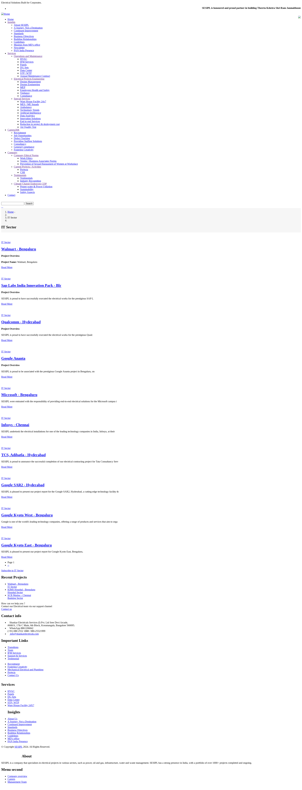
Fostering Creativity (24, 149)
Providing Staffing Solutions (28, 141)
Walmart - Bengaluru (18, 584)
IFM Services (27, 61)
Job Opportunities (22, 135)
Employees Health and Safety (35, 90)
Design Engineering (30, 84)
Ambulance (26, 107)
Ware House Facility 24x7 (33, 101)
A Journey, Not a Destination (28, 27)
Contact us (6, 609)
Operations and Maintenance (28, 56)
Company (12, 152)
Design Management (30, 81)
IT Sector (6, 242)
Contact (11, 195)
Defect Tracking (22, 138)
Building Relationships (25, 39)
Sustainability (27, 189)
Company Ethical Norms (26, 155)
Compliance (26, 95)
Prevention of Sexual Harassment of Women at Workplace (49, 164)
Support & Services (17, 655)
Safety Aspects (27, 192)
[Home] (5, 14)
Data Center (26, 70)
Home (11, 19)
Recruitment (20, 132)
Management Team (17, 782)
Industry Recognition (30, 181)
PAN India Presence (24, 50)
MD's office (13, 738)
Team (10, 650)
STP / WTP (26, 73)
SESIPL (18, 746)
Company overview (17, 776)
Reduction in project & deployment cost (40, 124)
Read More (6, 267)
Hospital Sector (15, 592)
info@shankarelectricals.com (24, 634)
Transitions (13, 647)
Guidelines (19, 42)
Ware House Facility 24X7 (21, 705)
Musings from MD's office (27, 44)
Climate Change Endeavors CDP (30, 183)
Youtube (16, 753)
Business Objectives (24, 36)
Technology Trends (29, 110)
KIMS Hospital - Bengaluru (21, 589)
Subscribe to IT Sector (12, 570)
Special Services (22, 98)
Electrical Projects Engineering (29, 78)
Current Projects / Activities (27, 166)
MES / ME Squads (29, 104)
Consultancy (20, 144)
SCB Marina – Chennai (19, 595)
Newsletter (19, 47)
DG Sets (24, 67)
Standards (19, 33)
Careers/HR (13, 130)
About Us (12, 718)
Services (12, 53)
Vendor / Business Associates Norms (38, 161)
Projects (24, 169)
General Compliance (24, 147)
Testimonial (13, 658)
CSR (22, 172)
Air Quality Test (28, 127)
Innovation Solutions (30, 118)
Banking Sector (15, 598)
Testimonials (20, 175)
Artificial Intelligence (30, 113)
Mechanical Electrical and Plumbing (25, 669)
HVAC (23, 59)
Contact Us (13, 675)
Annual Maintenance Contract (35, 76)
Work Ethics (26, 158)
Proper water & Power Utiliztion (36, 186)
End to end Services (30, 121)
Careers (11, 779)
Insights (11, 22)
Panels (23, 64)
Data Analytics (27, 115)
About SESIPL (21, 25)
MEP (22, 87)
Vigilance (25, 93)
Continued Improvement (26, 30)
